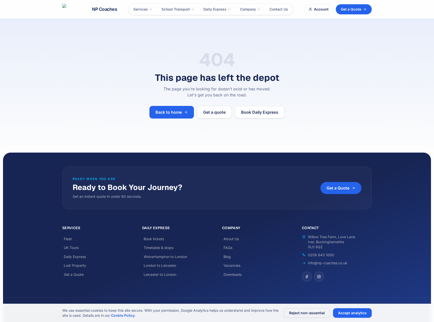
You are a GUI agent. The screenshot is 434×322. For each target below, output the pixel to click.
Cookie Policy (123, 315)
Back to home (168, 112)
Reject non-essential (307, 313)
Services (140, 9)
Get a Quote (351, 9)
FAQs (228, 247)
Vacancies (232, 265)
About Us (231, 239)
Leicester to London (160, 274)
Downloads (233, 274)
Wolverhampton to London (165, 256)
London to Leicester (160, 265)
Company (248, 9)
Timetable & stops (158, 247)
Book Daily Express (259, 112)
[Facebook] (307, 277)
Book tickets (154, 239)
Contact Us (278, 9)
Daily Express (215, 9)
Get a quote (214, 112)
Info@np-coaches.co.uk (327, 263)
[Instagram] (319, 277)
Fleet (68, 239)
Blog (227, 256)
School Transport (175, 9)
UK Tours (71, 247)
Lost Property (75, 265)
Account (321, 9)
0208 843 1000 (321, 255)
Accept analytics (352, 313)
